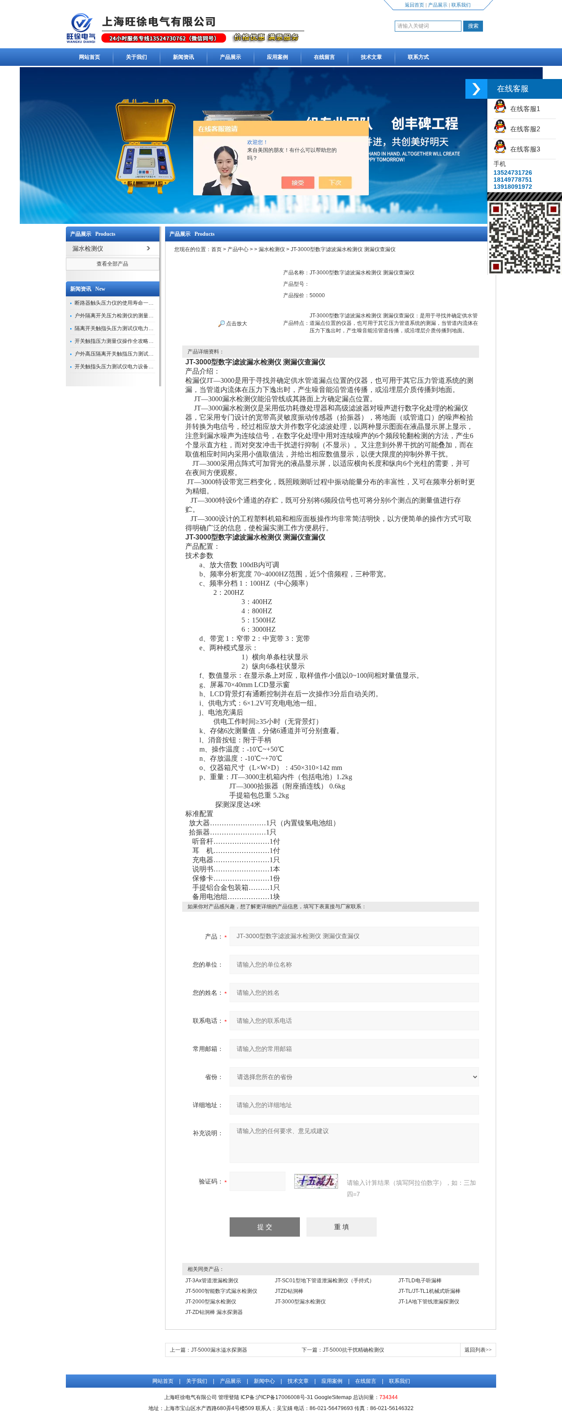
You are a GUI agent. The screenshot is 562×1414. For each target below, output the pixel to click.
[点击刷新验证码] (316, 1181)
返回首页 (414, 4)
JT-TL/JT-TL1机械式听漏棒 (429, 1291)
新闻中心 (264, 1381)
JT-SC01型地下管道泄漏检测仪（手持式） (325, 1280)
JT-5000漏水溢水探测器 (219, 1350)
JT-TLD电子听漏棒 (420, 1280)
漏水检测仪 (272, 249)
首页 (216, 249)
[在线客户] (476, 89)
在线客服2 (523, 129)
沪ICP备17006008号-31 (284, 1397)
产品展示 (437, 4)
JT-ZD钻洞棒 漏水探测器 (214, 1312)
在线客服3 (523, 149)
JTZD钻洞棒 (289, 1291)
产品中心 (238, 249)
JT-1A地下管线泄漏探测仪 (428, 1302)
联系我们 (461, 4)
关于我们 (136, 57)
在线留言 (324, 57)
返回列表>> (478, 1350)
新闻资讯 (183, 57)
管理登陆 (228, 1397)
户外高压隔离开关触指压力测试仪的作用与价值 (130, 354)
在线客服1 (523, 108)
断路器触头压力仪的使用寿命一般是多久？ (125, 303)
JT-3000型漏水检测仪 (300, 1302)
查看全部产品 (112, 264)
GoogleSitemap (333, 1397)
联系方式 (418, 57)
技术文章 (371, 57)
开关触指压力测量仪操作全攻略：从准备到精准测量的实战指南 (148, 341)
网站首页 (89, 57)
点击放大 (236, 323)
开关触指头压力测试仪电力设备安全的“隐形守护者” (134, 366)
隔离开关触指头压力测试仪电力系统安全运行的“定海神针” (142, 328)
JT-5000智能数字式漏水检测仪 (221, 1291)
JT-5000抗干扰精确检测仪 (353, 1350)
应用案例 (277, 57)
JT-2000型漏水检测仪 (210, 1302)
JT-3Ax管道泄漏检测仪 (211, 1280)
